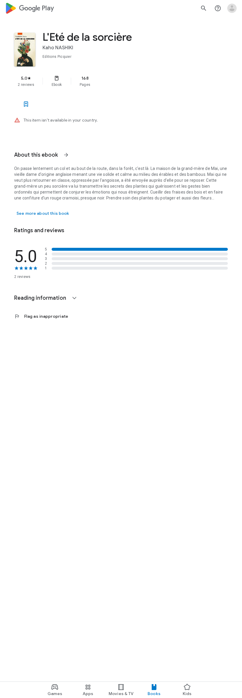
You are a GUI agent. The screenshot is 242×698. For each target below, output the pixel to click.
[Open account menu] (232, 8)
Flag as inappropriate (41, 316)
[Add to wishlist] (26, 104)
